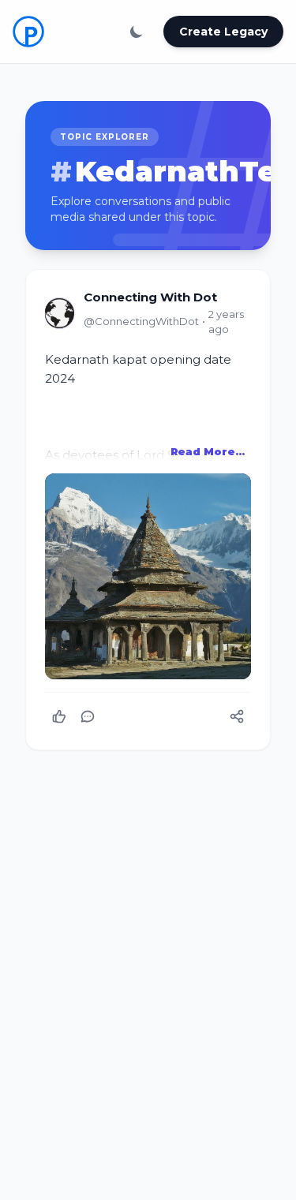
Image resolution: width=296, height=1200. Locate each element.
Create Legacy (223, 31)
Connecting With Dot (150, 297)
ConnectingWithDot (141, 321)
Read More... (207, 451)
